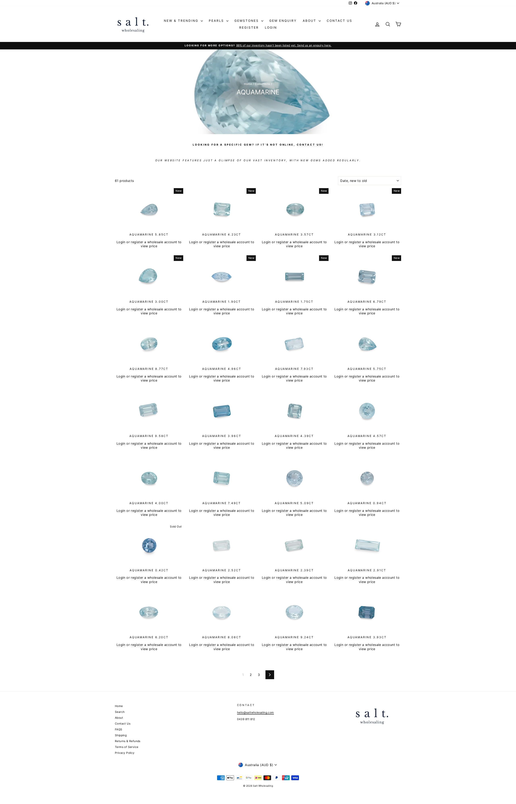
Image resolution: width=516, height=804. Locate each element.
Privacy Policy (125, 752)
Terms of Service (126, 747)
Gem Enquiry (283, 21)
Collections (262, 84)
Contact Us (339, 21)
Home (248, 84)
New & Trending (182, 21)
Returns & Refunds (127, 741)
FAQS (118, 729)
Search (120, 711)
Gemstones (247, 21)
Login (271, 27)
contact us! (310, 144)
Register (249, 27)
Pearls (217, 21)
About (310, 21)
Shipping (121, 735)
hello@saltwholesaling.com (255, 712)
